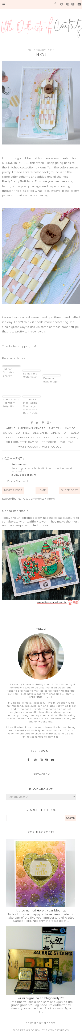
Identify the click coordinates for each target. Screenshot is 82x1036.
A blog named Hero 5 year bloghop (41, 910)
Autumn (17, 464)
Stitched (49, 442)
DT (66, 433)
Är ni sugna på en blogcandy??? (41, 998)
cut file (23, 433)
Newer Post (13, 490)
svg (63, 442)
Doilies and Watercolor (30, 375)
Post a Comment (17, 481)
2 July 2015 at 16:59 (24, 475)
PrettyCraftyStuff (60, 437)
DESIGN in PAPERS (16, 162)
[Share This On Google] (49, 422)
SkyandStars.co (57, 1030)
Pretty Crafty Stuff (24, 437)
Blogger (50, 1023)
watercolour (52, 446)
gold (75, 433)
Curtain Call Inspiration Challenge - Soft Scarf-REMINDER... (31, 406)
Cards (8, 433)
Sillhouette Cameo (23, 442)
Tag (71, 442)
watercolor (28, 446)
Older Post (69, 490)
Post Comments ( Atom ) (39, 498)
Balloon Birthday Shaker (8, 372)
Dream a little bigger (51, 380)
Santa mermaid (15, 511)
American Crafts (32, 428)
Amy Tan (56, 428)
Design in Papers (47, 433)
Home (42, 490)
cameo (71, 428)
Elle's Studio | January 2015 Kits (11, 403)
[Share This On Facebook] (32, 422)
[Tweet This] (37, 422)
